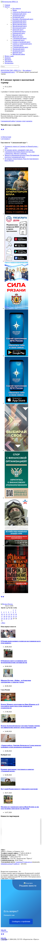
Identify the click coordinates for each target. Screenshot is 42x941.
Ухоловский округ (19, 49)
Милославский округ (20, 24)
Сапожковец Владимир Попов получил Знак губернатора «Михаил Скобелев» (20, 152)
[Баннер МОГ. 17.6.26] (16, 545)
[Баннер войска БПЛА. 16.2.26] (16, 214)
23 (16, 616)
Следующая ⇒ (5, 139)
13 (9, 614)
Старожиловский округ (20, 47)
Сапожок (19, 121)
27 (9, 618)
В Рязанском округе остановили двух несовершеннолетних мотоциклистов (14, 661)
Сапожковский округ (20, 38)
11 (4, 614)
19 (6, 616)
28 (11, 618)
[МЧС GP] (16, 356)
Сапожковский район (8, 121)
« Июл (3, 623)
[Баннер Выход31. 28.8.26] (16, 592)
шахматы (29, 121)
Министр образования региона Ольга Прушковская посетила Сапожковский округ (22, 156)
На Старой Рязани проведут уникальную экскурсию (19, 789)
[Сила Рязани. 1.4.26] (16, 308)
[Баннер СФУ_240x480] (16, 498)
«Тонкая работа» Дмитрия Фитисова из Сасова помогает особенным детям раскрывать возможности (21, 746)
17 (2, 616)
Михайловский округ (20, 26)
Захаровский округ (19, 15)
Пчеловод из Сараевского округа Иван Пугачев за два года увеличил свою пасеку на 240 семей (20, 807)
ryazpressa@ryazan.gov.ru (24, 862)
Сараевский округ (19, 40)
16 (16, 614)
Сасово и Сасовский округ (21, 42)
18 (4, 616)
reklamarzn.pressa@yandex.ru (10, 864)
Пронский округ (18, 29)
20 (9, 616)
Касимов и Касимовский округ (23, 19)
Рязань (15, 10)
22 (13, 616)
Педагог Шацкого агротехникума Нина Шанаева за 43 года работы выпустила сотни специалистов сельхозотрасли (20, 706)
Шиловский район (19, 54)
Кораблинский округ (19, 22)
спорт (24, 121)
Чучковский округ (19, 51)
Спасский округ (18, 45)
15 (13, 614)
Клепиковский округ (19, 21)
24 (2, 618)
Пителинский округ (19, 28)
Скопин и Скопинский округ (22, 44)
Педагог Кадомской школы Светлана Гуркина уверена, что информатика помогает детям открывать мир (20, 726)
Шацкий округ (17, 52)
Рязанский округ (18, 36)
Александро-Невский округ (22, 12)
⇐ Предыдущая (6, 137)
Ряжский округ (17, 35)
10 (2, 614)
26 (6, 618)
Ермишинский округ (19, 14)
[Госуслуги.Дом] (16, 261)
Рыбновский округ (19, 33)
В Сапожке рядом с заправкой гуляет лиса (19, 150)
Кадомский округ (18, 17)
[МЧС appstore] (16, 403)
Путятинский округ (19, 31)
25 (4, 618)
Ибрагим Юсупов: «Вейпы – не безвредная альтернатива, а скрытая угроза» (16, 681)
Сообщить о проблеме (21, 922)
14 (11, 614)
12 (6, 614)
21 (11, 616)
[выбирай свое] (16, 450)
